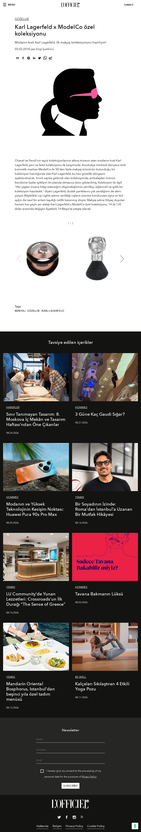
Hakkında (42, 826)
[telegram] (50, 58)
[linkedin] (34, 58)
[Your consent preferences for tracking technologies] (135, 826)
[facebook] (23, 58)
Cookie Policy (96, 826)
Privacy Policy (89, 776)
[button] (122, 259)
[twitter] (39, 58)
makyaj (20, 310)
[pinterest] (28, 58)
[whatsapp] (45, 58)
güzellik (33, 310)
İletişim (57, 826)
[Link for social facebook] (66, 818)
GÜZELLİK (22, 19)
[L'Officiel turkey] (70, 5)
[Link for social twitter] (59, 818)
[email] (17, 58)
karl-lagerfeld (53, 310)
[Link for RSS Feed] (82, 817)
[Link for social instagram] (74, 818)
